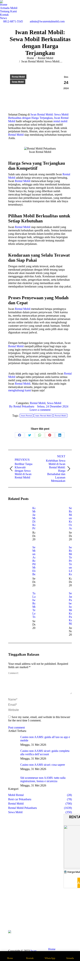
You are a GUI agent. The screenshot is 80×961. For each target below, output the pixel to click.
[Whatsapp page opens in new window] (29, 921)
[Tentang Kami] (13, 912)
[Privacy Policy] (67, 920)
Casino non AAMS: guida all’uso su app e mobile (45, 738)
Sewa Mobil (18, 82)
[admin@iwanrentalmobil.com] (67, 914)
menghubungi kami (19, 390)
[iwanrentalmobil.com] (67, 916)
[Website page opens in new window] (45, 916)
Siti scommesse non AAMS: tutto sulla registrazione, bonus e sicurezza (42, 779)
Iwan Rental (26, 416)
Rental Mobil (18, 77)
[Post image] (18, 514)
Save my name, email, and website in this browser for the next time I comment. (39, 718)
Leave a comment (40, 409)
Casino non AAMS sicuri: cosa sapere (42, 764)
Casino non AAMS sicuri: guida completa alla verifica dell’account (44, 752)
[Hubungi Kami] (13, 916)
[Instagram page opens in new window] (34, 916)
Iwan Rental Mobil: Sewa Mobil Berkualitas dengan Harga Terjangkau (38, 116)
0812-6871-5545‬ (13, 21)
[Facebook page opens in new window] (29, 916)
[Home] (13, 910)
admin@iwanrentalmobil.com (47, 21)
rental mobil (60, 121)
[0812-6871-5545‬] (67, 910)
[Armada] (13, 914)
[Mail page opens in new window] (40, 916)
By (21, 406)
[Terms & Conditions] (67, 918)
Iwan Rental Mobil (43, 416)
